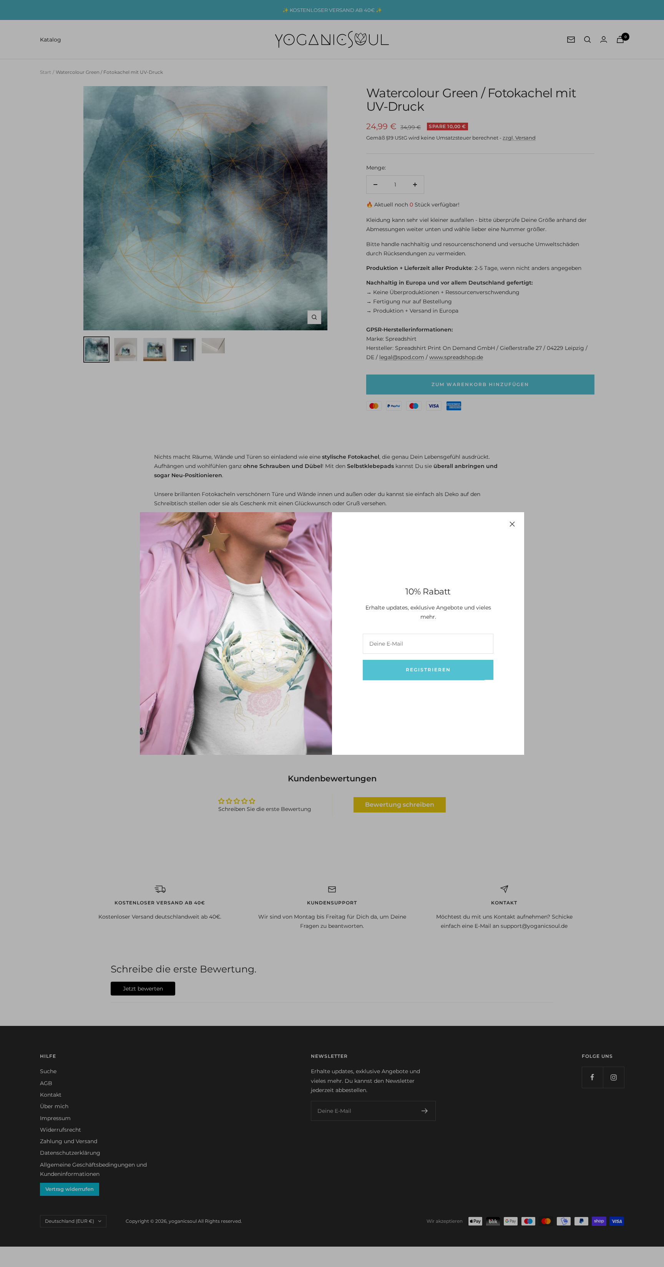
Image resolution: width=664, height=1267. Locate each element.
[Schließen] (512, 524)
